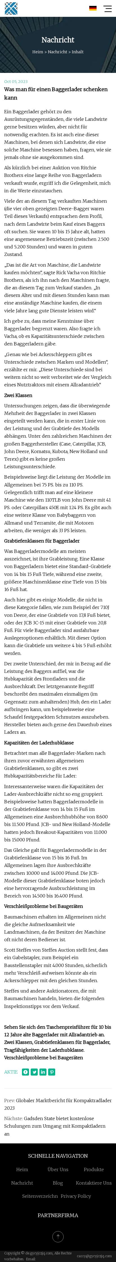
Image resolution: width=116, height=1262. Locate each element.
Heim (37, 51)
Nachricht (57, 51)
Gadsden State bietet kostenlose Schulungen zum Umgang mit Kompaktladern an (55, 1126)
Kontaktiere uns (94, 1183)
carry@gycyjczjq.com (94, 1256)
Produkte (94, 1169)
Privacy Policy (76, 1196)
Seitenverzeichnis (42, 1196)
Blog (58, 1183)
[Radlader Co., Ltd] (11, 8)
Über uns (58, 1169)
